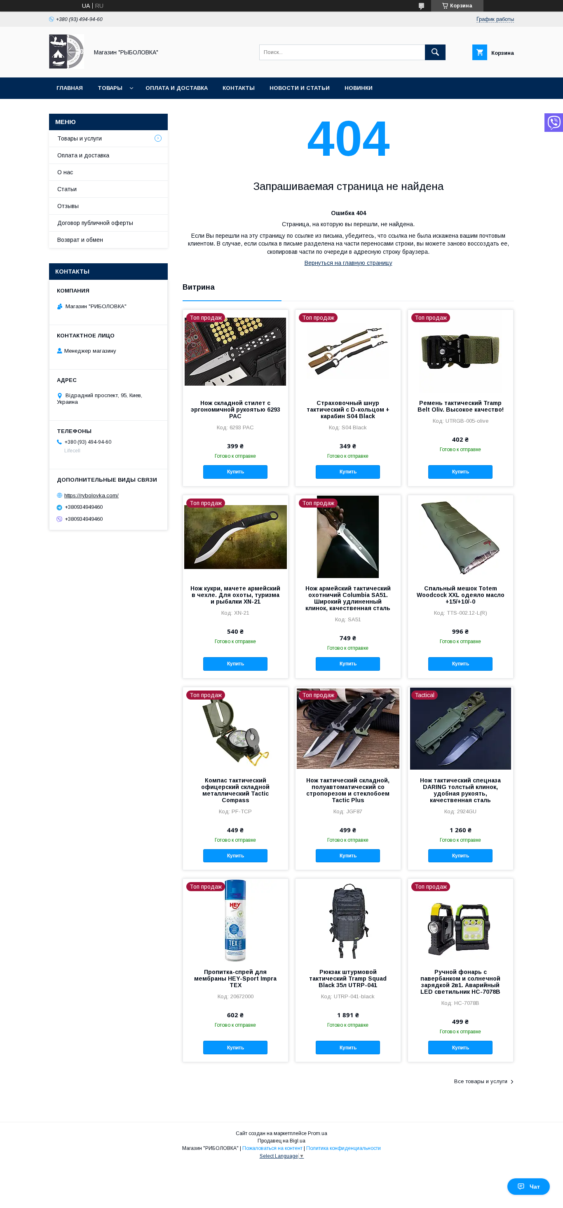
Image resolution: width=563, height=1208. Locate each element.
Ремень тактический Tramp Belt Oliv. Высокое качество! (461, 406)
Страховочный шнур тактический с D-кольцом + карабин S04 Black (348, 409)
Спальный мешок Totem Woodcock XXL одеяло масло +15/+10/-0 (460, 595)
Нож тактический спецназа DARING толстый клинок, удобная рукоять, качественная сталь (460, 790)
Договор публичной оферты (95, 223)
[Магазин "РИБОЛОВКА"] (66, 66)
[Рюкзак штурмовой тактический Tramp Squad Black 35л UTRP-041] (348, 920)
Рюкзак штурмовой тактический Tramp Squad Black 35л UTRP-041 (348, 978)
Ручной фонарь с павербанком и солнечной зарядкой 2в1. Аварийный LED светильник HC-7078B (460, 982)
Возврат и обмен (80, 239)
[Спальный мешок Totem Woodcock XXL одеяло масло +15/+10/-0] (460, 536)
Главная (69, 88)
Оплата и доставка (176, 88)
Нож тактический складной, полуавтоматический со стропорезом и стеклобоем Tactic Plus (347, 790)
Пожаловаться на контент (272, 1148)
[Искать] (435, 52)
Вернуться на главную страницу (348, 263)
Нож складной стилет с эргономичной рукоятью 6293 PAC (235, 409)
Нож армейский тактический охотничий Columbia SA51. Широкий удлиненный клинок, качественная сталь (348, 598)
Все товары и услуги (480, 1081)
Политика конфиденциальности (343, 1148)
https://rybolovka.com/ (91, 495)
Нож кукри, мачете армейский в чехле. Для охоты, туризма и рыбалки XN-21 (235, 595)
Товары (110, 88)
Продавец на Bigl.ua (281, 1141)
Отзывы (68, 206)
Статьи (67, 189)
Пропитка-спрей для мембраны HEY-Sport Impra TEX (235, 978)
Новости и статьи (300, 88)
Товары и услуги (79, 138)
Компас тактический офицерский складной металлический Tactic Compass (235, 790)
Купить (235, 472)
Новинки (359, 88)
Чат (535, 1186)
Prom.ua (317, 1133)
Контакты (239, 88)
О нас (65, 172)
